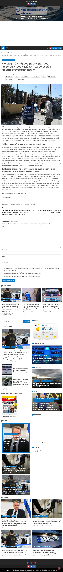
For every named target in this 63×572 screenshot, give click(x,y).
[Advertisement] (31, 33)
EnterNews (45, 570)
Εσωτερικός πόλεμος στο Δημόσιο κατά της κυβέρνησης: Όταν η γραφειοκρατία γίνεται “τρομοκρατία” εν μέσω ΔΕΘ (15, 470)
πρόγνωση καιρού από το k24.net (45, 339)
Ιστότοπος (5, 262)
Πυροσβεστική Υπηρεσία (29, 204)
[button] (7, 48)
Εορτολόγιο (43, 442)
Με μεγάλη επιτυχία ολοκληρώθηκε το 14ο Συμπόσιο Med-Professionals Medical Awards (46, 407)
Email (4, 256)
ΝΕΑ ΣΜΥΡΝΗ (47, 300)
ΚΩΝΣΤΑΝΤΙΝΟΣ (8, 74)
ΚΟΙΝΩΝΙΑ (13, 298)
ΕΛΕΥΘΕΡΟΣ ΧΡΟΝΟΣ (38, 400)
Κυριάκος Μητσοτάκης (16, 204)
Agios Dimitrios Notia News (31, 16)
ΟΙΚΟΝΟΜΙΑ (26, 300)
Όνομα (4, 250)
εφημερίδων (13, 416)
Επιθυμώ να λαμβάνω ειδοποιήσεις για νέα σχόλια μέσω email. (22, 273)
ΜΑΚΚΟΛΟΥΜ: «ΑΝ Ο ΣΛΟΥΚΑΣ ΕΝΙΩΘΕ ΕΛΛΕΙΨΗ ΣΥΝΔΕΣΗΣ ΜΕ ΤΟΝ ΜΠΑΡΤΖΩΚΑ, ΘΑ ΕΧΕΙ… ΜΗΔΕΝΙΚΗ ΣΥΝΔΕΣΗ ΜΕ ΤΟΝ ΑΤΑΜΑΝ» (17, 211)
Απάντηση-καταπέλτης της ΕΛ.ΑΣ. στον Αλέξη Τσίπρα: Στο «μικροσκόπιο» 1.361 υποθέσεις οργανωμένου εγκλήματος (10, 308)
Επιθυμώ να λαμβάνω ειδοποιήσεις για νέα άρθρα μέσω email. (22, 276)
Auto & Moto (37, 546)
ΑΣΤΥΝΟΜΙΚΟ (6, 298)
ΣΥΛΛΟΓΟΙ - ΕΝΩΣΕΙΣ (46, 377)
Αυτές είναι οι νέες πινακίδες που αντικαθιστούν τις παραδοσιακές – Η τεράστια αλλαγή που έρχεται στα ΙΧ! (44, 552)
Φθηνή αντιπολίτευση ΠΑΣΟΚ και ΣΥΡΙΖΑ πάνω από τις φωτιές (46, 210)
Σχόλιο (4, 226)
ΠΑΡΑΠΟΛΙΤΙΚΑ (8, 433)
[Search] (47, 48)
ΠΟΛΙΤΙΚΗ (5, 300)
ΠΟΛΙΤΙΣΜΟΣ (37, 377)
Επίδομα (7, 204)
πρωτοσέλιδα (7, 416)
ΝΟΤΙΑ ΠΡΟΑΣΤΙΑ (55, 300)
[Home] (3, 48)
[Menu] (7, 48)
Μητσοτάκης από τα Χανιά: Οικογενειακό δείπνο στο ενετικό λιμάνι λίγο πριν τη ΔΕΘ (45, 360)
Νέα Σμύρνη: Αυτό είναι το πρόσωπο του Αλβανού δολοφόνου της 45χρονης (51, 306)
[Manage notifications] (59, 568)
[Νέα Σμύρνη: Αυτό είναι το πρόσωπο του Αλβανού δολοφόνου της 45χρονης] (52, 295)
